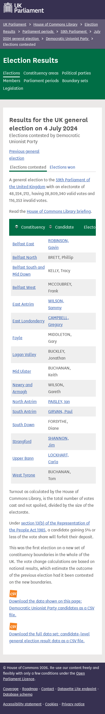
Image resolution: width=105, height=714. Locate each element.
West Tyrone (23, 475)
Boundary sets (75, 80)
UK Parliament (14, 24)
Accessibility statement (22, 704)
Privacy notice (73, 704)
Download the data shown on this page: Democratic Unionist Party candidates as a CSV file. (51, 608)
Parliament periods (38, 31)
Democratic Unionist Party (67, 39)
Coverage (11, 689)
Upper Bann (23, 458)
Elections (11, 73)
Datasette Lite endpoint (77, 689)
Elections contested (28, 167)
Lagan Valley (24, 354)
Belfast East (23, 244)
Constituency (33, 227)
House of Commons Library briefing (59, 211)
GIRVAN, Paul (60, 411)
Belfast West (24, 287)
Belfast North (24, 257)
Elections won (62, 167)
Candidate (64, 227)
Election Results (30, 60)
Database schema (17, 694)
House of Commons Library (55, 24)
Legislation (13, 88)
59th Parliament (74, 31)
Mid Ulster (21, 371)
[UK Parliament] (24, 7)
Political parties (76, 73)
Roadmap (30, 689)
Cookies (51, 704)
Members (11, 80)
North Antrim (24, 401)
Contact (47, 689)
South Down (23, 424)
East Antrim (23, 304)
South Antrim (24, 411)
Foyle (17, 337)
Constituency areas (40, 73)
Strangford (21, 441)
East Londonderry (28, 321)
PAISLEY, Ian (59, 401)
